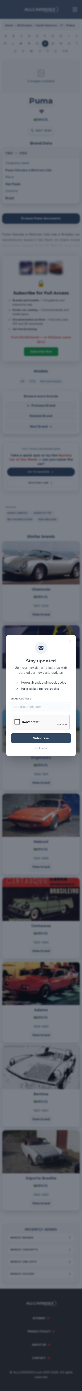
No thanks (41, 748)
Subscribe (41, 738)
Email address (21, 698)
